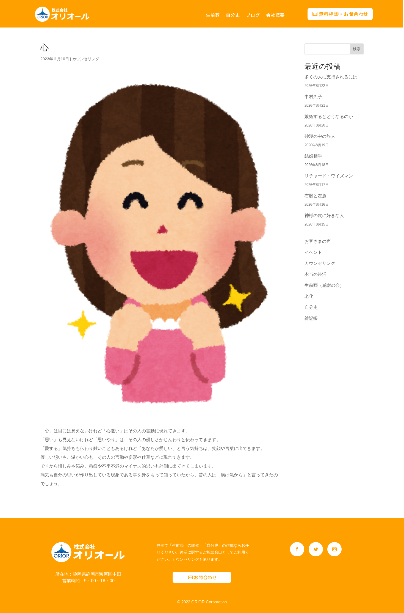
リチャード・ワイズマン (329, 176)
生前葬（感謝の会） (324, 285)
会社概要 (275, 15)
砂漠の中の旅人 (320, 136)
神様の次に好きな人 (324, 215)
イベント (313, 252)
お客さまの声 (318, 241)
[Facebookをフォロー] (297, 549)
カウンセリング (85, 59)
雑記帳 (311, 318)
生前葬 (213, 15)
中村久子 (313, 96)
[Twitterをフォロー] (316, 549)
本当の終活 (315, 274)
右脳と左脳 (315, 195)
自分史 (233, 15)
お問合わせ (205, 577)
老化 (309, 296)
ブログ (253, 15)
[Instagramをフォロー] (334, 549)
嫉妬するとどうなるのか (329, 116)
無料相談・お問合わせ (343, 13)
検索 (357, 48)
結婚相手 (313, 156)
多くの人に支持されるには (331, 77)
